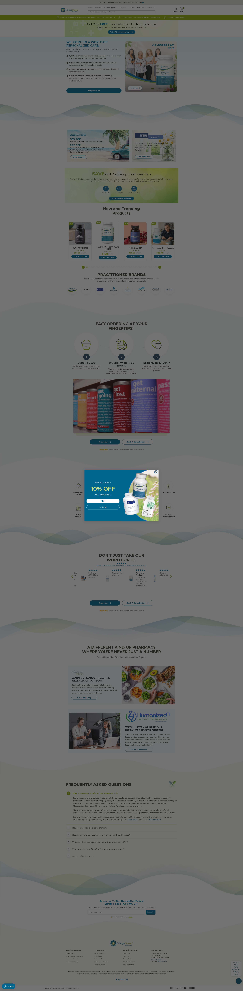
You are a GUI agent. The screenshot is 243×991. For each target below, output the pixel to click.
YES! (103, 501)
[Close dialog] (156, 472)
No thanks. (103, 507)
